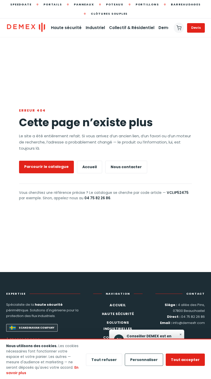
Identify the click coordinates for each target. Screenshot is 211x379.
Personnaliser (144, 359)
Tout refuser (104, 359)
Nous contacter (126, 166)
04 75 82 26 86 (97, 198)
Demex (166, 27)
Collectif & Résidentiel (131, 27)
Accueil (89, 166)
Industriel (95, 27)
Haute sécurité (66, 27)
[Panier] (179, 28)
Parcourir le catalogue (46, 166)
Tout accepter (185, 359)
